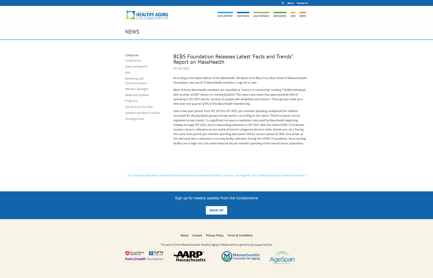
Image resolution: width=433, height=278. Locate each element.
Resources (280, 16)
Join (293, 16)
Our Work (243, 16)
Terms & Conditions (240, 235)
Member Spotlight (136, 89)
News (303, 16)
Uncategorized (134, 119)
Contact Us (302, 3)
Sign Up (216, 210)
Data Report (225, 16)
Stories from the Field (139, 107)
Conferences (133, 60)
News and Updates (137, 95)
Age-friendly (261, 16)
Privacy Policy (215, 235)
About (290, 3)
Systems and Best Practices (142, 113)
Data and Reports (136, 66)
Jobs (128, 72)
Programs (131, 101)
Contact (197, 235)
